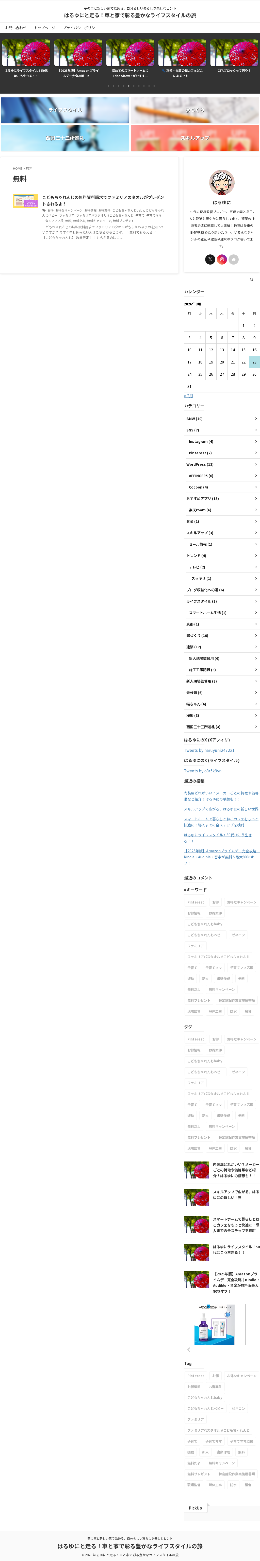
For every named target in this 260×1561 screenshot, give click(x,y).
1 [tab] (108, 86)
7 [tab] (138, 86)
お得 (50, 210)
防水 (233, 1011)
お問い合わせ (15, 27)
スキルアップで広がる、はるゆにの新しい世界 (221, 808)
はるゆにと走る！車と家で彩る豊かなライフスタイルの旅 (130, 15)
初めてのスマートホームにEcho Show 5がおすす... (78, 73)
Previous (6, 57)
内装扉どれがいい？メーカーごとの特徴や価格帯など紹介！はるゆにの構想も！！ (221, 796)
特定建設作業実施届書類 (237, 1000)
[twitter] (210, 259)
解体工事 (215, 1011)
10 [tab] (154, 86)
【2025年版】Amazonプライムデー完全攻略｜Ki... (26, 73)
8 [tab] (144, 86)
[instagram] (222, 259)
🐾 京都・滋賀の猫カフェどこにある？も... (130, 73)
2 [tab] (113, 86)
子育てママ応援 (52, 220)
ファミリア (66, 215)
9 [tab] (149, 86)
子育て (139, 215)
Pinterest (195, 902)
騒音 (248, 1011)
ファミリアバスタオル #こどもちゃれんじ (105, 215)
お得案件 (104, 210)
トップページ (44, 27)
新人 (205, 978)
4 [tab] (123, 86)
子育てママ (153, 215)
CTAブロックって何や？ (182, 70)
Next (253, 57)
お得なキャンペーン (69, 210)
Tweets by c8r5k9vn (202, 771)
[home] (234, 259)
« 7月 (188, 395)
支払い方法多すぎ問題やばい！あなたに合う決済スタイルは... (234, 73)
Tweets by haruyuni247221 (209, 750)
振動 (190, 978)
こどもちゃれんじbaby (128, 210)
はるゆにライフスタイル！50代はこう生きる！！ (218, 837)
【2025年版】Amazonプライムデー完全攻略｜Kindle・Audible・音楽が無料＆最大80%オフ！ (222, 856)
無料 (68, 220)
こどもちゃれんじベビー (205, 934)
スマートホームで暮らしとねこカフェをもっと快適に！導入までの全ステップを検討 (221, 821)
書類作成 (223, 978)
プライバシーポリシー (81, 27)
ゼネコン (238, 934)
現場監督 (194, 1011)
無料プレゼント (123, 220)
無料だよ (79, 220)
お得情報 (90, 210)
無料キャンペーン (99, 220)
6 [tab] (133, 86)
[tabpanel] (26, 60)
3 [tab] (118, 86)
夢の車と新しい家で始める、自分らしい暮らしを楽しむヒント (130, 1538)
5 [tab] (128, 86)
